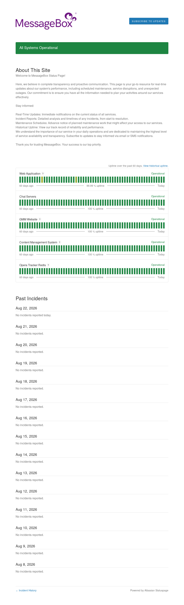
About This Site (33, 69)
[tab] (20, 180)
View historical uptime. (155, 165)
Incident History (26, 590)
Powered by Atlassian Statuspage (149, 590)
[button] (148, 21)
